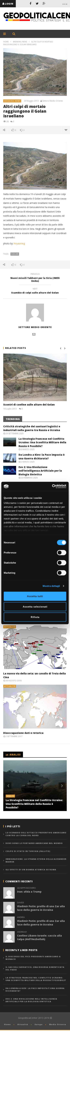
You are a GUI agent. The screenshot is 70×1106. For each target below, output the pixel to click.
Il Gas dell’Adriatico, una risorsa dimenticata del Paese (35, 968)
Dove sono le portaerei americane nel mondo (34, 843)
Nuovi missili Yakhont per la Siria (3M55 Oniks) (35, 278)
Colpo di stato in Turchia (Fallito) (28, 851)
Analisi (10, 796)
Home (6, 41)
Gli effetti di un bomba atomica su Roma (31, 869)
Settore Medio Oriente (52, 101)
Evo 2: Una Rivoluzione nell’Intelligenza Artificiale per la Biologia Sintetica (40, 470)
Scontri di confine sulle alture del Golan (29, 404)
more (66, 130)
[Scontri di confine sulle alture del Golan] (35, 377)
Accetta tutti (35, 596)
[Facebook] (30, 3)
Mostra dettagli (51, 586)
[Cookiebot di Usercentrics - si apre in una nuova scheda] (52, 486)
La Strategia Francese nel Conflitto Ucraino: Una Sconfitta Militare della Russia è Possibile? (42, 442)
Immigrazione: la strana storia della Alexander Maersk (36, 860)
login (9, 3)
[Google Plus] (44, 3)
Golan (14, 254)
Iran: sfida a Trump (29, 891)
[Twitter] (37, 3)
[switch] (61, 552)
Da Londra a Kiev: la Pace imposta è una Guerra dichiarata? (35, 989)
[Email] (34, 334)
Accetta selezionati (35, 606)
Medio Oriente (57, 1024)
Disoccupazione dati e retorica (23, 733)
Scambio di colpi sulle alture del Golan (35, 291)
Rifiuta (35, 617)
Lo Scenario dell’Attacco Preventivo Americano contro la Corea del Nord (36, 834)
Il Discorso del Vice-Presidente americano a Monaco (33, 957)
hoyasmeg (19, 243)
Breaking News (20, 41)
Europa (38, 1024)
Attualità (9, 626)
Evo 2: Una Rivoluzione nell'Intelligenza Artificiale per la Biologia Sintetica (31, 1000)
